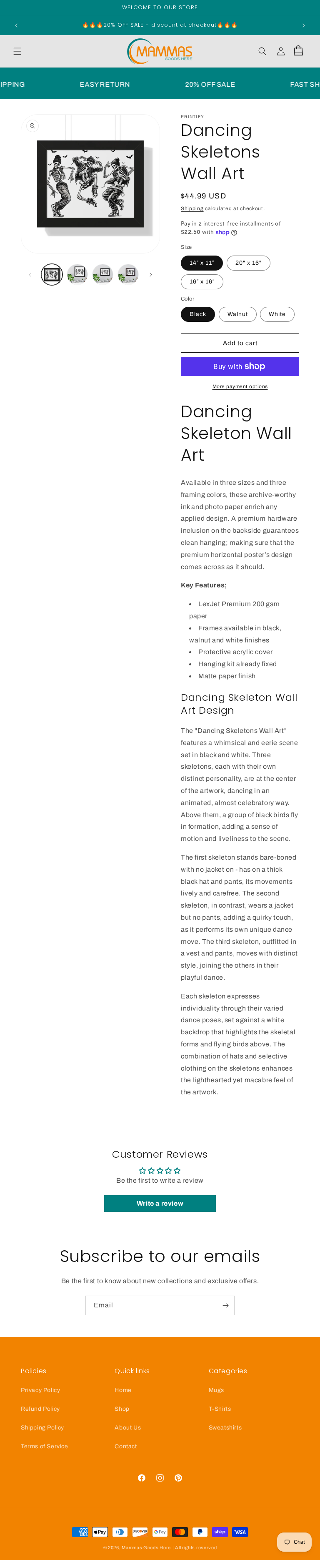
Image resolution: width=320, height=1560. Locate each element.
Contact (126, 1446)
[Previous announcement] (16, 25)
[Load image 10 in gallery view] (77, 274)
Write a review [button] (160, 1203)
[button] (17, 51)
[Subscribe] (225, 1305)
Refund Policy (40, 1409)
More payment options (240, 386)
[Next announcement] (304, 25)
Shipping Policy (42, 1428)
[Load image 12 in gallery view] (128, 274)
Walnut (238, 314)
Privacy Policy (40, 1390)
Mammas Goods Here (146, 1547)
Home (123, 1390)
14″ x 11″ (202, 263)
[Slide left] (30, 275)
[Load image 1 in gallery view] (51, 274)
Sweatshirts (225, 1428)
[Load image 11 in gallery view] (102, 274)
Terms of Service (44, 1446)
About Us (128, 1428)
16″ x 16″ (202, 281)
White (277, 314)
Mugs (216, 1390)
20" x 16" (248, 263)
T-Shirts (220, 1409)
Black (198, 314)
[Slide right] (151, 275)
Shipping (192, 208)
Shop (122, 1409)
